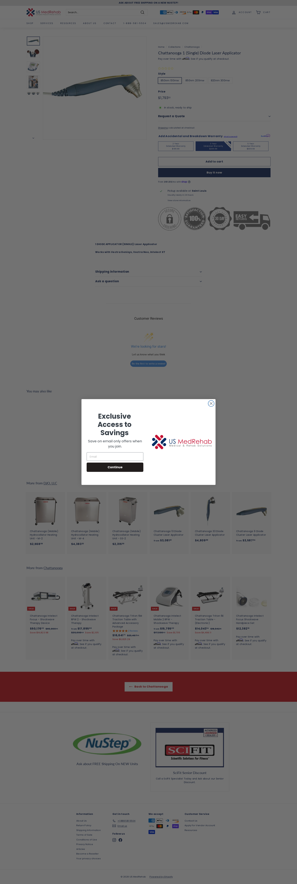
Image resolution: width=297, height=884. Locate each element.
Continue (115, 467)
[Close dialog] (211, 403)
